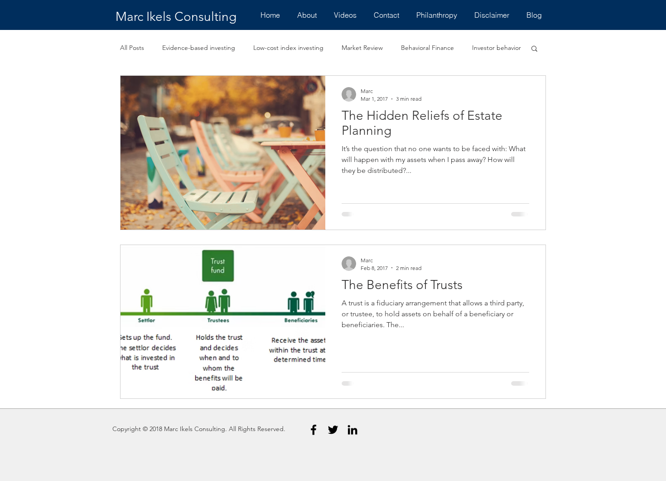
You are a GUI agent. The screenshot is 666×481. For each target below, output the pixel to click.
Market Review (362, 48)
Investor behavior (496, 48)
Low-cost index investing (288, 48)
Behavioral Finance (427, 48)
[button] (534, 49)
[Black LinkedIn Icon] (352, 430)
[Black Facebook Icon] (313, 430)
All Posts (132, 48)
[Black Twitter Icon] (333, 430)
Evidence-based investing (198, 48)
